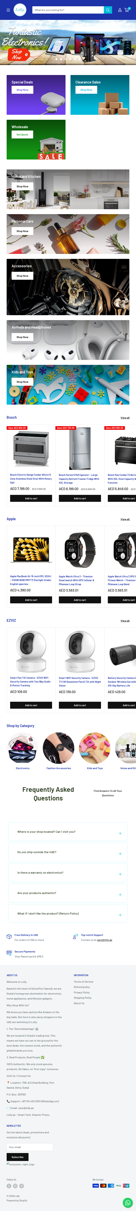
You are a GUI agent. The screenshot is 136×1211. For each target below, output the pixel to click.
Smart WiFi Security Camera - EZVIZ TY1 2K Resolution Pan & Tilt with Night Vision (80, 681)
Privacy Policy (82, 992)
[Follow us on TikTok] (21, 1186)
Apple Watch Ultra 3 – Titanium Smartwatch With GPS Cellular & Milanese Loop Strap (76, 580)
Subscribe (18, 1156)
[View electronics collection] (68, 42)
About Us (79, 1003)
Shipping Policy (83, 997)
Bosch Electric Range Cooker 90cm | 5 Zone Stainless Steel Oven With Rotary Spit (31, 478)
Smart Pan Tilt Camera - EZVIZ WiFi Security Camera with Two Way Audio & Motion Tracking (30, 681)
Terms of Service (83, 981)
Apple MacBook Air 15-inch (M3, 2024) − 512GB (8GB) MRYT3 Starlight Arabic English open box (30, 580)
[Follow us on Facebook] (9, 1186)
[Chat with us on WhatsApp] (128, 1203)
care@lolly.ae (104, 939)
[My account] (120, 10)
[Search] (108, 10)
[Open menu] (8, 10)
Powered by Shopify (17, 1200)
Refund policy (82, 986)
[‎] (68, 811)
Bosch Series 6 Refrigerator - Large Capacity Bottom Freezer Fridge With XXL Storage (79, 478)
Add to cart (31, 498)
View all (125, 417)
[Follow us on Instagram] (15, 1186)
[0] (127, 10)
